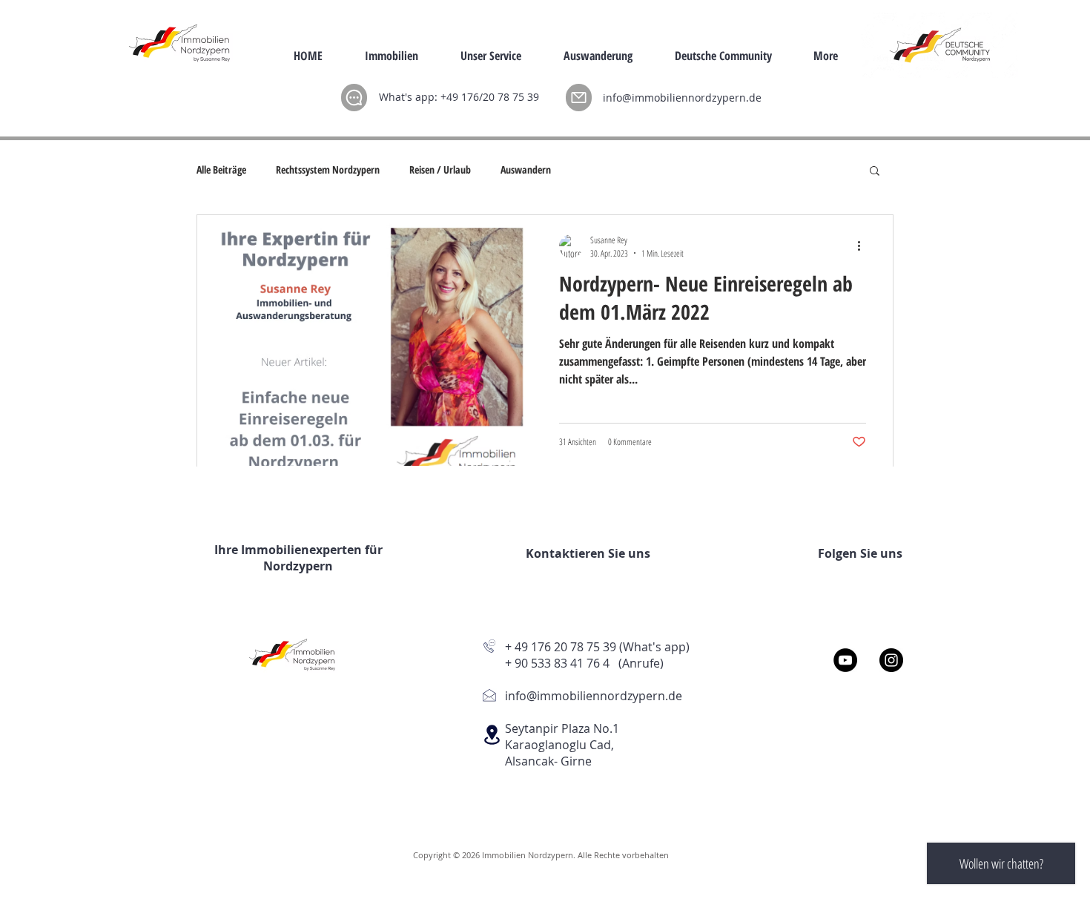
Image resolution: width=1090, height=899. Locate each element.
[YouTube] (845, 660)
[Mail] (579, 97)
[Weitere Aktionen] (864, 246)
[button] (875, 172)
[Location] (491, 734)
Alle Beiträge (221, 169)
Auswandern (526, 169)
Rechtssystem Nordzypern (328, 169)
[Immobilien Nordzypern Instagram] (891, 660)
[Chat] (354, 97)
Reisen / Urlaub (440, 169)
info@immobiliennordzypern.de (682, 97)
